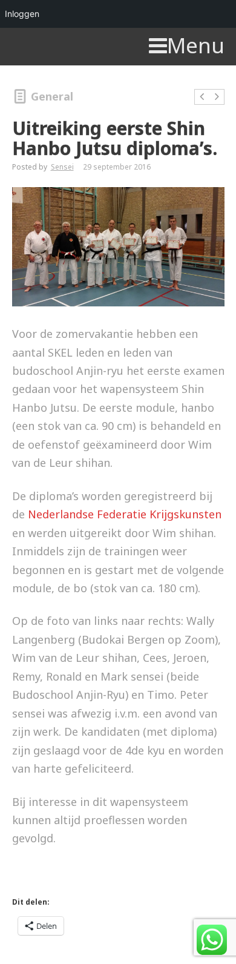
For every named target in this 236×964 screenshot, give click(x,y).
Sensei (62, 167)
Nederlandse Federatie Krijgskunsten (124, 514)
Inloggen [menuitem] (22, 13)
